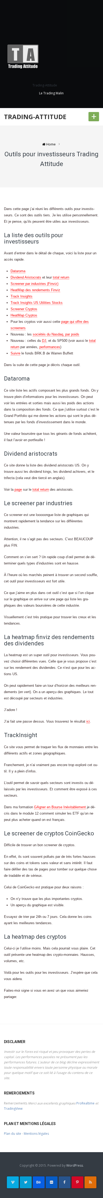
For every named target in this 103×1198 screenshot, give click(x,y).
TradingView (13, 1108)
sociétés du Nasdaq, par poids (56, 334)
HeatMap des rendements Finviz (35, 290)
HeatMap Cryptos (24, 315)
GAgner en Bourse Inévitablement (60, 807)
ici (88, 721)
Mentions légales (36, 1133)
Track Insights (21, 296)
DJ (44, 341)
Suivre (15, 353)
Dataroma (18, 271)
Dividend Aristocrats (26, 277)
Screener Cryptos (24, 309)
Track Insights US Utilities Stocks (37, 303)
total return (61, 277)
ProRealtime (85, 1103)
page (18, 489)
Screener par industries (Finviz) (34, 284)
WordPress (74, 1165)
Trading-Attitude (35, 116)
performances (49, 347)
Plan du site (12, 1133)
